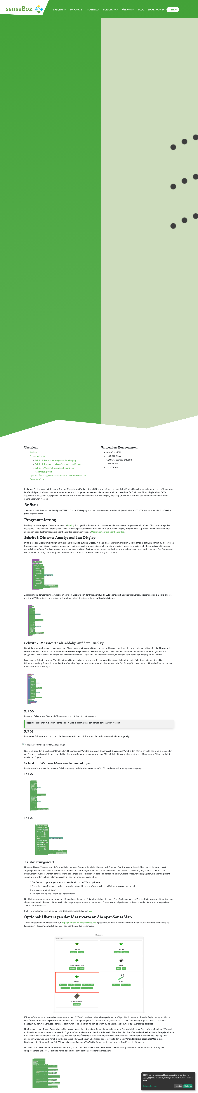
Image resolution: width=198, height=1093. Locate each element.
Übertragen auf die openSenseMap (107, 532)
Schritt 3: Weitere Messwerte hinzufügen (54, 468)
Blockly (70, 525)
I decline (178, 1086)
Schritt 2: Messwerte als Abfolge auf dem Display (58, 464)
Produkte (76, 10)
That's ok (188, 1086)
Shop (174, 10)
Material (92, 10)
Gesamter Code (37, 479)
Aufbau (33, 452)
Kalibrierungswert (43, 472)
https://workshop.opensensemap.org (79, 923)
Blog (141, 10)
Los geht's (59, 10)
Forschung (110, 10)
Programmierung (37, 456)
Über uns (127, 10)
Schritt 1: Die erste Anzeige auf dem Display (55, 460)
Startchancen (156, 10)
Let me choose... (150, 1086)
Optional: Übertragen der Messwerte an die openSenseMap (58, 476)
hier (90, 911)
